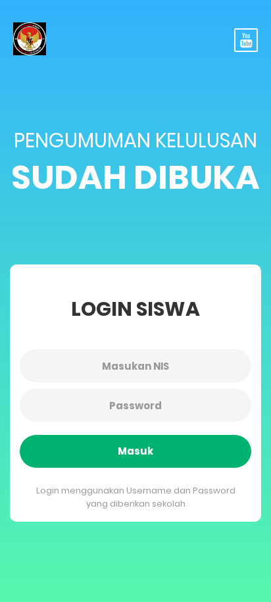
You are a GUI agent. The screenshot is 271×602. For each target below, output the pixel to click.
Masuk (135, 451)
